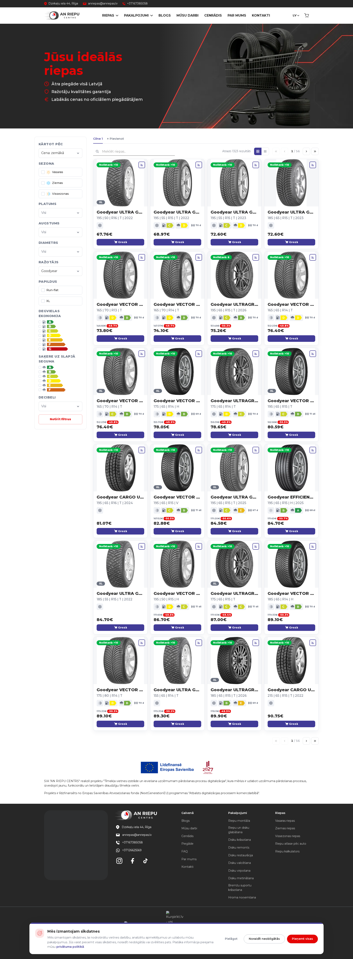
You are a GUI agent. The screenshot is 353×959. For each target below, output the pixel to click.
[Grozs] (306, 15)
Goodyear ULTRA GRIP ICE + (291, 212)
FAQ (184, 851)
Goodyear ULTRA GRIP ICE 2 (177, 212)
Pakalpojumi (136, 15)
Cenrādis (213, 15)
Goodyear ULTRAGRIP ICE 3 (234, 689)
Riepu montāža (239, 821)
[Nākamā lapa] (306, 151)
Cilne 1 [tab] (98, 139)
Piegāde (187, 843)
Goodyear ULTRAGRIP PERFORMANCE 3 (234, 304)
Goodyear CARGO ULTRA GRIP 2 (120, 497)
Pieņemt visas (302, 939)
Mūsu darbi (187, 15)
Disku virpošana (239, 870)
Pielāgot (231, 939)
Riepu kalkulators (287, 851)
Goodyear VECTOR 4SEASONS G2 (120, 304)
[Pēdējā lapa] (315, 151)
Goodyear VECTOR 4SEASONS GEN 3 (177, 400)
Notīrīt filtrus (60, 419)
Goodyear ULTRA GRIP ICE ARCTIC (120, 212)
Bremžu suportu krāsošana (239, 888)
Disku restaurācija (240, 855)
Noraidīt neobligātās (264, 939)
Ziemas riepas (285, 828)
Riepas (108, 15)
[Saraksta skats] (265, 151)
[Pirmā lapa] (276, 151)
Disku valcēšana (239, 863)
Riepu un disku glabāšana (238, 830)
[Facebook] (132, 861)
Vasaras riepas (285, 821)
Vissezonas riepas (287, 836)
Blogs (165, 15)
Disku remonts (238, 847)
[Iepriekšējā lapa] (284, 151)
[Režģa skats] (257, 151)
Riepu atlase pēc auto (290, 843)
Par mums (237, 15)
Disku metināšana (241, 878)
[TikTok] (145, 861)
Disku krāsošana (239, 840)
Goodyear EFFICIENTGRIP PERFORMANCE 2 (291, 497)
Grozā (122, 242)
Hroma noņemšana (242, 897)
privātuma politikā (70, 947)
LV (294, 15)
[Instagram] (119, 861)
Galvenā (187, 813)
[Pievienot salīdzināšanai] (142, 165)
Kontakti (261, 15)
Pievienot (115, 139)
